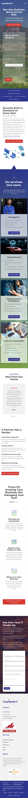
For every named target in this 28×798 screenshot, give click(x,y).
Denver (10, 792)
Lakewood (21, 792)
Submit (8, 79)
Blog (4, 749)
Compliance (6, 744)
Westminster (16, 795)
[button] (12, 416)
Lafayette (15, 792)
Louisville (10, 795)
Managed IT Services (8, 739)
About (4, 747)
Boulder (5, 792)
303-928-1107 (14, 28)
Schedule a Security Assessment (14, 601)
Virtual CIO (5, 742)
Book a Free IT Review (13, 24)
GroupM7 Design (17, 784)
